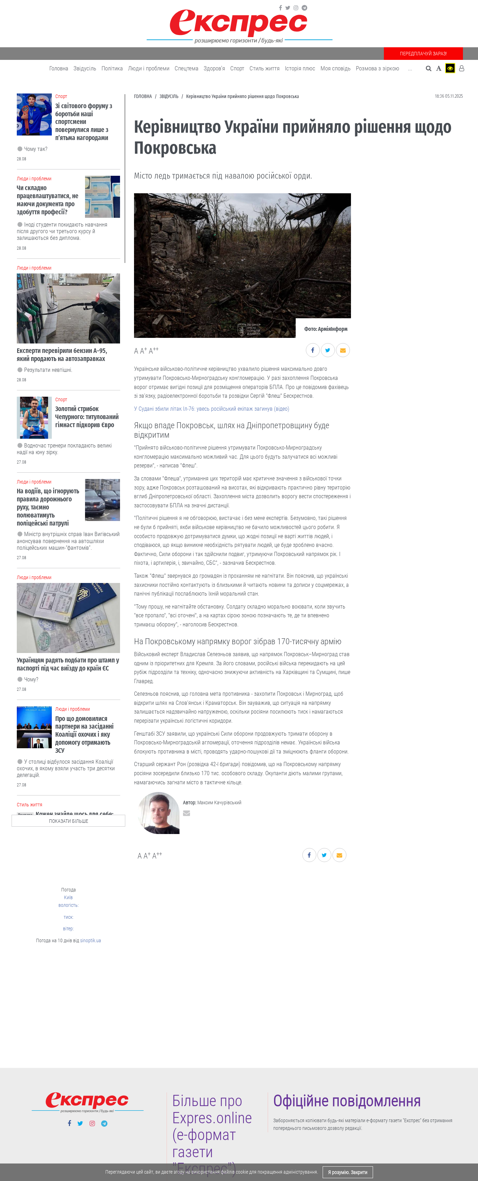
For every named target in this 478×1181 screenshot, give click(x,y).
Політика (112, 68)
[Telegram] (304, 8)
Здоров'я (214, 68)
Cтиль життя (264, 68)
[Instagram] (296, 8)
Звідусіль (84, 68)
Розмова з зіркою (377, 68)
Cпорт (237, 68)
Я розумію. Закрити (347, 1172)
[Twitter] (287, 8)
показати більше (68, 821)
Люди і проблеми (148, 68)
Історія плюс (300, 68)
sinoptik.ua (90, 940)
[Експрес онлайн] (239, 25)
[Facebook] (280, 8)
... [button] (410, 68)
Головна (58, 68)
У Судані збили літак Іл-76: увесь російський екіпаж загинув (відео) (211, 408)
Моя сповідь (336, 68)
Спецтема (186, 68)
